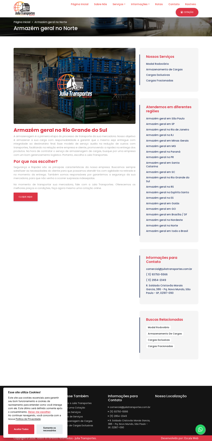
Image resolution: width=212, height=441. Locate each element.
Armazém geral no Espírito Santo (167, 192)
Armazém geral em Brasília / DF (166, 214)
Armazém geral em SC (160, 172)
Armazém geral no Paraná (163, 151)
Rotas (159, 4)
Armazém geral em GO (161, 209)
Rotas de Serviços (72, 416)
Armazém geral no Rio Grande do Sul (167, 179)
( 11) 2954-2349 (156, 280)
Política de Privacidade (28, 419)
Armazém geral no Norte (162, 225)
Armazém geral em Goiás (162, 203)
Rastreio (190, 4)
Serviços (118, 4)
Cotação (188, 12)
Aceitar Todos (21, 429)
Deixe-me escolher (39, 411)
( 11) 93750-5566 (157, 274)
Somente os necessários (49, 429)
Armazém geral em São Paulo (165, 118)
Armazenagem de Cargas (77, 421)
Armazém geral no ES (160, 198)
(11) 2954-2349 (118, 416)
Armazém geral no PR (160, 157)
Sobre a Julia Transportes (77, 403)
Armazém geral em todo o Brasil (167, 231)
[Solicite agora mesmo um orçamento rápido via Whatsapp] (200, 429)
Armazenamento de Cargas (164, 69)
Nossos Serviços (71, 412)
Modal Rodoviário (157, 64)
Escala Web (191, 438)
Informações (139, 4)
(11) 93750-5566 (119, 411)
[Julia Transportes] (24, 8)
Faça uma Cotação (73, 407)
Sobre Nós (100, 4)
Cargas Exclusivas (158, 75)
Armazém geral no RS (160, 186)
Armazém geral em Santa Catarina (163, 164)
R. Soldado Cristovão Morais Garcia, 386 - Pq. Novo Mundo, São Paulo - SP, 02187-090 (168, 289)
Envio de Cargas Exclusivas (77, 425)
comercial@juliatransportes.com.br (169, 269)
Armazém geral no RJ (160, 135)
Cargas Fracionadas (159, 80)
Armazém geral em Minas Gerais (167, 140)
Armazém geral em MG (161, 146)
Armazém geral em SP (160, 124)
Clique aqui (25, 196)
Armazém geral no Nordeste (164, 220)
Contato (174, 4)
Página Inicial (79, 4)
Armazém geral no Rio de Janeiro (167, 129)
